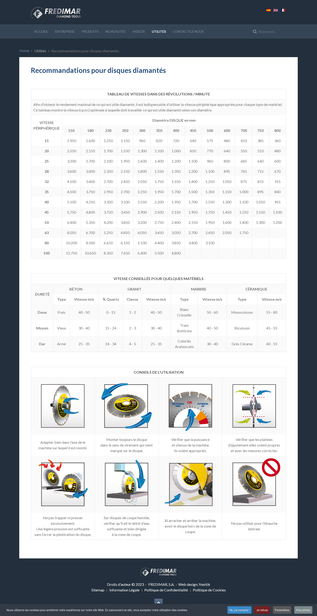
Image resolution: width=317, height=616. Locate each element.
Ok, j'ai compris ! (239, 610)
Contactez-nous (188, 31)
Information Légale (124, 590)
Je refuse (262, 610)
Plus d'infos (303, 610)
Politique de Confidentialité (166, 590)
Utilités (159, 31)
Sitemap (97, 590)
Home (24, 50)
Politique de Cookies (209, 590)
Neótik (204, 584)
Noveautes (116, 31)
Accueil (41, 31)
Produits (90, 31)
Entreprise (65, 31)
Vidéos (139, 31)
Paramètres (282, 610)
